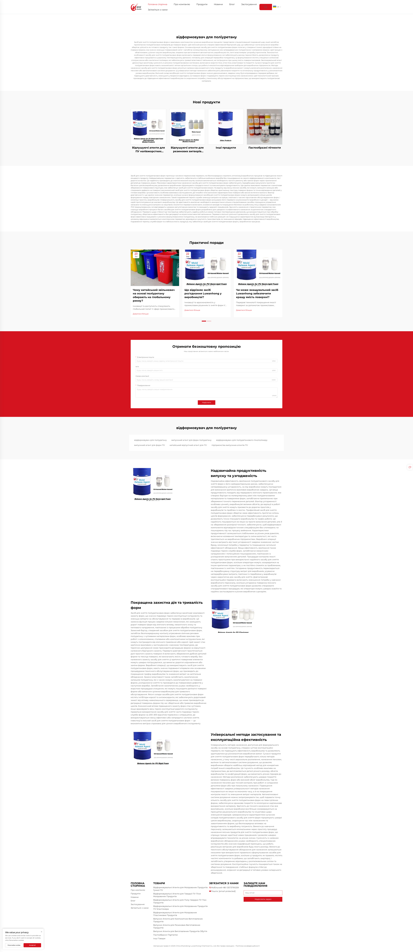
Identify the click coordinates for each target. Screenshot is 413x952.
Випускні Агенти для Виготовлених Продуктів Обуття (180, 931)
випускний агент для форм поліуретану (191, 440)
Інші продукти (226, 147)
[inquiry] (409, 467)
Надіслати (206, 402)
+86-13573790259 (230, 887)
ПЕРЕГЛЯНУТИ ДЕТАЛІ (148, 127)
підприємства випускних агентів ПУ (230, 445)
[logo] (136, 7)
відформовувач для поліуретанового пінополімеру (241, 440)
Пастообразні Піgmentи (165, 935)
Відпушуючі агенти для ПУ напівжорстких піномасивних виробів (148, 149)
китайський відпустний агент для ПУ (188, 445)
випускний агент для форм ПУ (149, 445)
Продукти (201, 4)
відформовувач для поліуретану (150, 440)
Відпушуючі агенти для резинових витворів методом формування (187, 149)
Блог (232, 4)
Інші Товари (159, 938)
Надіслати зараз (263, 899)
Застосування (249, 4)
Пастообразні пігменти (264, 147)
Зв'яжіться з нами (158, 9)
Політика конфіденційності (248, 946)
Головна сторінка (157, 4)
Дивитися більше (141, 314)
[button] (204, 321)
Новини (218, 4)
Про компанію (182, 4)
